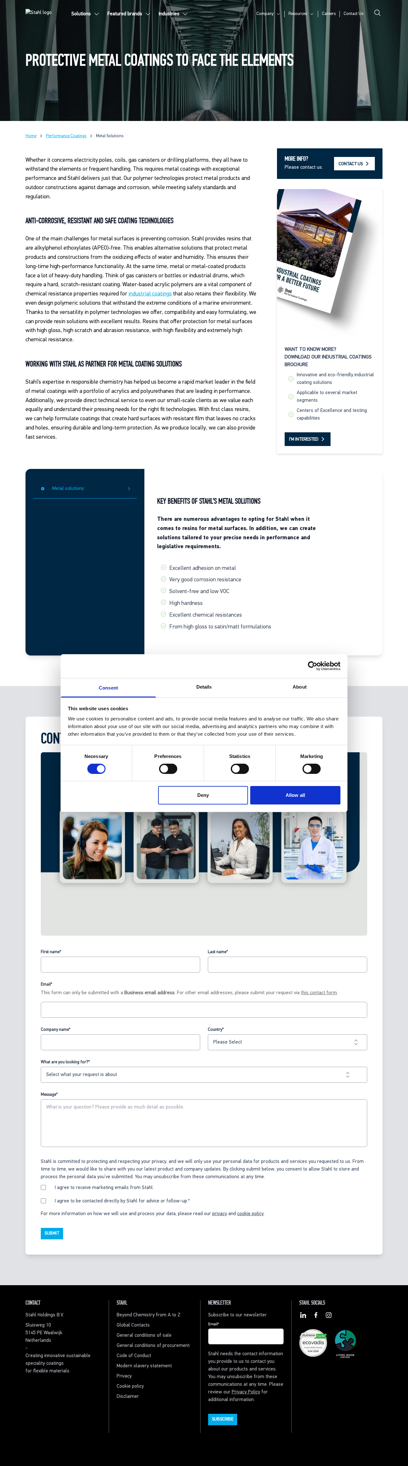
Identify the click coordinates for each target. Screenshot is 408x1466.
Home (31, 136)
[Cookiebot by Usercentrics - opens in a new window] (312, 666)
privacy (219, 1213)
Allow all (295, 795)
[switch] (168, 769)
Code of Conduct (134, 1355)
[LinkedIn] (303, 1316)
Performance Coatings (66, 136)
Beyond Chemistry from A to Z (148, 1315)
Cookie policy (130, 1386)
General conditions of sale (144, 1335)
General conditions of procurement (153, 1345)
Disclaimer (128, 1396)
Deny (203, 795)
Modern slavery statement (144, 1366)
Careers (329, 13)
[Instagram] (328, 1316)
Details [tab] (204, 686)
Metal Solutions (109, 136)
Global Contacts (133, 1325)
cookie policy (250, 1213)
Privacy (124, 1376)
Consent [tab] (108, 687)
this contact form (319, 992)
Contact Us (353, 13)
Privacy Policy (246, 1392)
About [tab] (300, 686)
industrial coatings (150, 294)
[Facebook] (316, 1316)
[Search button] (377, 14)
